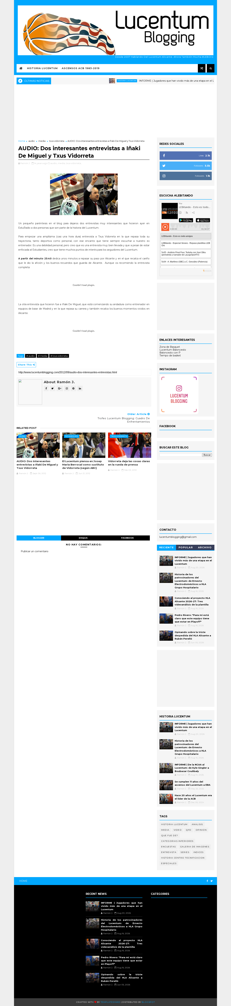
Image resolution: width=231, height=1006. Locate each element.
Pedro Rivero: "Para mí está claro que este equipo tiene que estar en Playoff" (192, 618)
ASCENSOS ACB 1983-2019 (81, 68)
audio (31, 141)
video (178, 830)
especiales (168, 863)
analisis (197, 824)
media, (61, 163)
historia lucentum (108, 81)
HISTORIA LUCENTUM (42, 68)
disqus (83, 538)
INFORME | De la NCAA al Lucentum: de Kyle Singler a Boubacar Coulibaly (192, 767)
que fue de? (169, 835)
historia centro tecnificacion (183, 857)
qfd (188, 830)
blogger (38, 538)
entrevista (168, 852)
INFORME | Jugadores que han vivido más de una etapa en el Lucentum (163, 80)
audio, (54, 163)
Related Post (27, 428)
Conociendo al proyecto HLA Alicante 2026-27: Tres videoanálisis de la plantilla (192, 601)
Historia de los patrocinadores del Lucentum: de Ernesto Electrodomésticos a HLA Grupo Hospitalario (190, 581)
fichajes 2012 (71, 436)
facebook (127, 538)
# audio (30, 355)
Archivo (205, 547)
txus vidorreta (56, 141)
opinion (201, 830)
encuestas (168, 846)
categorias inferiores (177, 841)
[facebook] (207, 881)
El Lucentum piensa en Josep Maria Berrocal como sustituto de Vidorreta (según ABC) (83, 465)
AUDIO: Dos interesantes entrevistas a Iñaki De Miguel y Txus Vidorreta (37, 465)
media (41, 141)
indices (198, 852)
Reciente (166, 547)
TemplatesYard (110, 1002)
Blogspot (148, 1002)
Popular (186, 547)
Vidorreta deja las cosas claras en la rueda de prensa (129, 463)
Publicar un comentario (34, 551)
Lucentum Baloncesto (172, 349)
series (185, 852)
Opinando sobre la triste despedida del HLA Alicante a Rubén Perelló (193, 635)
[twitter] (212, 881)
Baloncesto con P (169, 352)
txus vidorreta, (74, 163)
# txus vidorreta (59, 355)
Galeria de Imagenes (194, 846)
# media (42, 355)
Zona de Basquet (169, 346)
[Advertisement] (115, 110)
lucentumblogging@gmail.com (178, 536)
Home (21, 141)
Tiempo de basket (170, 355)
